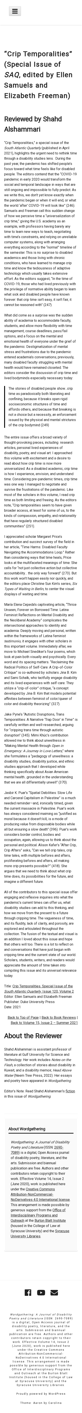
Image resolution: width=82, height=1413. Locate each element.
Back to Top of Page (23, 1017)
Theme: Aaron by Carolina (41, 1403)
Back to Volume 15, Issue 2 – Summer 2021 (44, 1023)
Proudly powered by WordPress (41, 1393)
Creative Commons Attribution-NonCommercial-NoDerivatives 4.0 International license (40, 1194)
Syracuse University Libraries (40, 1385)
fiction (70, 1091)
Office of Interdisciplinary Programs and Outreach (38, 1215)
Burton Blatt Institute (50, 1220)
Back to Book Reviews (59, 1017)
